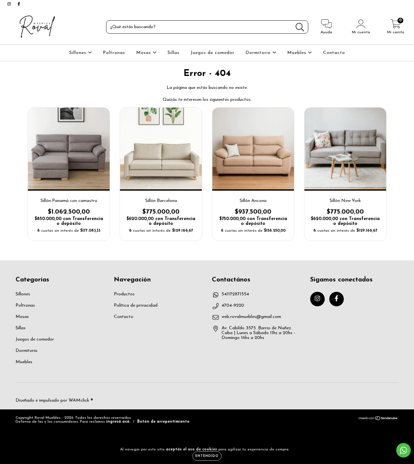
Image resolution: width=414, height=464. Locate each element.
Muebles (297, 52)
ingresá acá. (118, 422)
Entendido (207, 456)
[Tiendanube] (378, 419)
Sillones (78, 52)
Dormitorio (258, 52)
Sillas (174, 52)
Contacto (334, 52)
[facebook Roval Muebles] (19, 4)
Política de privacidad (136, 305)
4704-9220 (233, 305)
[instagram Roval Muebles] (10, 4)
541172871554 (235, 294)
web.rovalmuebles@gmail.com (251, 316)
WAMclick (79, 400)
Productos (124, 294)
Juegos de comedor (212, 52)
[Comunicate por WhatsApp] (403, 450)
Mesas (144, 52)
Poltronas (114, 52)
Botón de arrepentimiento (163, 422)
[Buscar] (300, 27)
